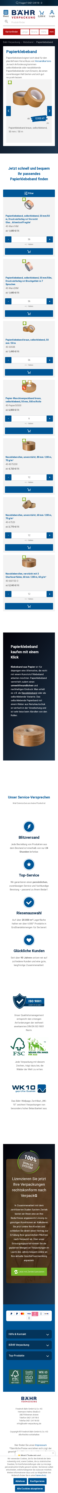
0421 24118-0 (33, 1417)
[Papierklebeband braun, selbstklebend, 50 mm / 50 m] (29, 97)
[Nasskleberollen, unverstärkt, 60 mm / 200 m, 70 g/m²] (29, 504)
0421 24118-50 (32, 1420)
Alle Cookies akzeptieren (30, 1488)
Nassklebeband (29, 693)
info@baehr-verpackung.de (29, 1423)
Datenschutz (40, 1475)
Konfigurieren (37, 1481)
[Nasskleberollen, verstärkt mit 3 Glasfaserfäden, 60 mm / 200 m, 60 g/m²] (29, 562)
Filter (31, 193)
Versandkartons (43, 61)
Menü (6, 16)
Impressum (41, 1445)
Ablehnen (20, 1481)
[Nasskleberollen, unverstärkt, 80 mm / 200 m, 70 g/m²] (29, 445)
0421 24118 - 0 (35, 3)
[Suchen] (6, 22)
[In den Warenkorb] (29, 251)
